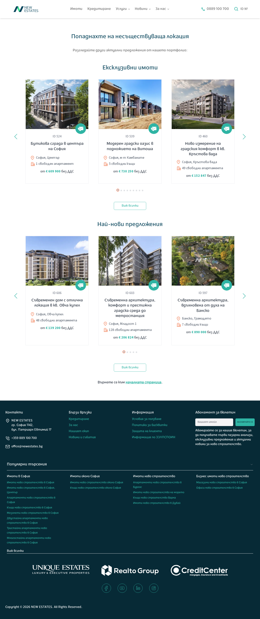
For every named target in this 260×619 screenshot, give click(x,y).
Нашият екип (79, 431)
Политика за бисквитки (149, 425)
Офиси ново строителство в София (219, 488)
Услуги (121, 9)
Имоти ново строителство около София (96, 482)
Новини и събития (82, 437)
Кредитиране (99, 9)
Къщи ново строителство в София (29, 507)
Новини (141, 9)
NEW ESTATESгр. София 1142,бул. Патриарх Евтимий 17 (31, 425)
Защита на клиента (147, 431)
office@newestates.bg (27, 446)
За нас (161, 9)
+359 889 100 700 (24, 438)
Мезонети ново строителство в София (33, 513)
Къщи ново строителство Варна (154, 497)
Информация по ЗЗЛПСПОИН (153, 437)
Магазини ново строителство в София (221, 482)
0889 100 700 (218, 9)
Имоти (76, 9)
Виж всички (130, 205)
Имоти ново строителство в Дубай (156, 503)
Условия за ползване (146, 419)
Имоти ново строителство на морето (158, 492)
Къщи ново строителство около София (95, 488)
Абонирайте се (245, 422)
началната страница (143, 382)
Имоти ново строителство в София (30, 482)
